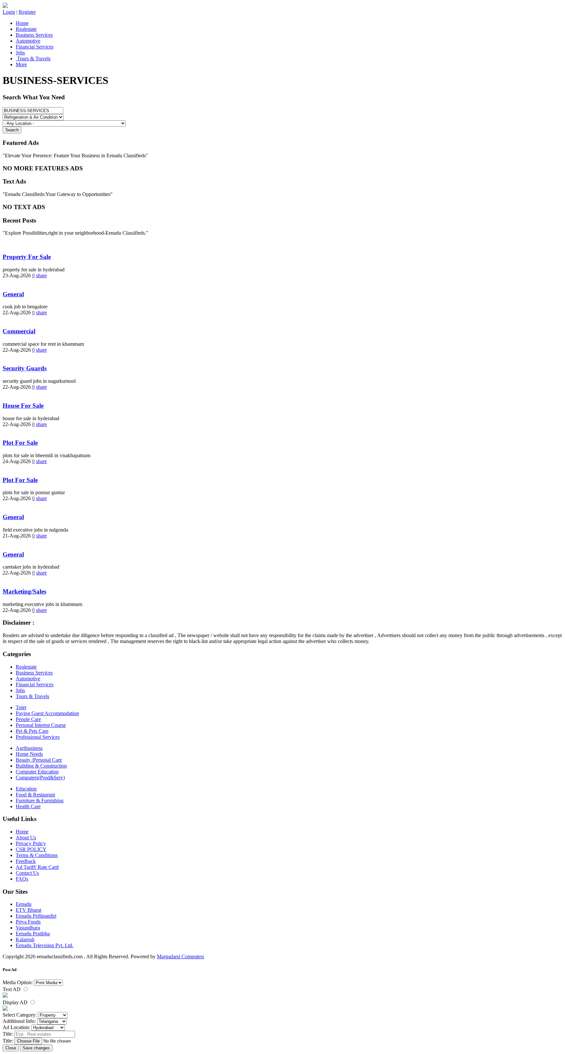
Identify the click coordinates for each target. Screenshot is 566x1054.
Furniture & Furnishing (40, 800)
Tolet (21, 707)
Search (12, 129)
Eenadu (23, 904)
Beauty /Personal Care (39, 760)
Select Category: (20, 1015)
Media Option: (18, 982)
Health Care (28, 806)
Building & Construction (41, 766)
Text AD (12, 989)
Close (10, 1047)
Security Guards (25, 368)
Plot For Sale (20, 442)
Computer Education (37, 771)
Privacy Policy (31, 843)
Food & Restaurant (35, 794)
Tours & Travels (33, 58)
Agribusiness (29, 748)
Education (26, 788)
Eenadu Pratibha (33, 933)
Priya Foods (28, 922)
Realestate (26, 29)
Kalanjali (25, 939)
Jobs (20, 52)
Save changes (36, 1047)
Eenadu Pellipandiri (36, 916)
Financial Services (34, 46)
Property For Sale (27, 256)
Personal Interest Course (41, 725)
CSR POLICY (31, 849)
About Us (26, 837)
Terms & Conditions (37, 855)
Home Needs (29, 754)
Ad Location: (16, 1027)
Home (22, 23)
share (41, 275)
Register (27, 12)
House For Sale (23, 405)
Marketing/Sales (24, 591)
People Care (28, 719)
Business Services (34, 35)
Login (9, 12)
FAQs (22, 879)
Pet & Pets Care (32, 731)
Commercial (19, 331)
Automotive (28, 41)
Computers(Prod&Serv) (40, 777)
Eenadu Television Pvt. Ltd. (44, 945)
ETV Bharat (28, 910)
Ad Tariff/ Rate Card (37, 867)
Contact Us (27, 873)
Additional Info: (19, 1021)
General (13, 294)
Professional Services (38, 737)
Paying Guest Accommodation (47, 713)
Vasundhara (28, 927)
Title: (8, 1034)
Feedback (26, 861)
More (21, 64)
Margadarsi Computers (180, 956)
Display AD (16, 1002)
